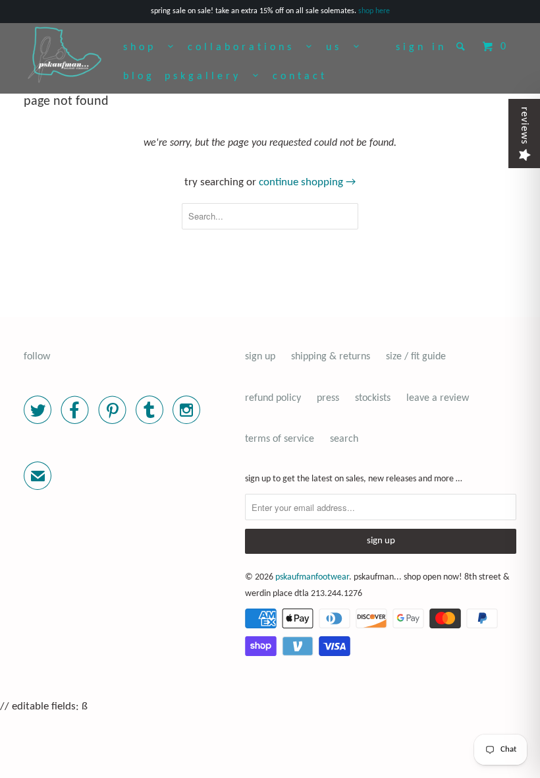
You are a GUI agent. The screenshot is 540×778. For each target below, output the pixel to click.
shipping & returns (330, 356)
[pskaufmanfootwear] (64, 55)
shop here (374, 11)
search (344, 439)
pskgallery (209, 76)
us (340, 47)
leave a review (437, 398)
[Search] (463, 46)
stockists (373, 398)
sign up (260, 356)
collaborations (247, 47)
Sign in (421, 47)
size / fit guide (416, 356)
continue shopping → (307, 182)
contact (300, 76)
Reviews (524, 125)
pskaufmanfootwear (312, 577)
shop (145, 47)
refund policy (273, 398)
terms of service (279, 439)
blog (139, 76)
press (328, 398)
